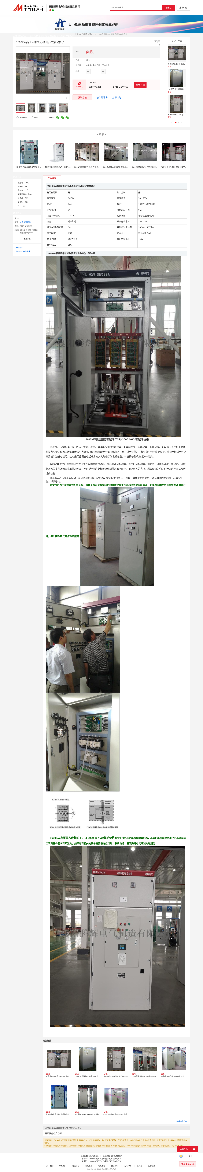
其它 (91, 34)
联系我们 (62, 1166)
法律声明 (127, 1166)
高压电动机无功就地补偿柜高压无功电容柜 (120, 167)
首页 (76, 34)
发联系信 (82, 97)
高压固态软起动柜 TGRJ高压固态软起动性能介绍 (151, 167)
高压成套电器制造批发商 (112, 1156)
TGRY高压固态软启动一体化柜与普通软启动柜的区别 (66, 167)
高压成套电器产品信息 (90, 1156)
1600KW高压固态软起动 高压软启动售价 (105, 1158)
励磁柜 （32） (23, 202)
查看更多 (27, 239)
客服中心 (75, 1166)
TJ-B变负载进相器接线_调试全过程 (181, 89)
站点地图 (88, 1166)
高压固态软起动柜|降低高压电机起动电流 (184, 114)
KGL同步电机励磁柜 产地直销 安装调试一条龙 (34, 167)
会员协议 (114, 1166)
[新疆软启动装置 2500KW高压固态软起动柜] (177, 53)
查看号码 (140, 84)
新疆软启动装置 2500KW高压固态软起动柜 (185, 64)
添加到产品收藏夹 (23, 251)
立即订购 (116, 97)
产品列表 (83, 34)
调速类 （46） (23, 186)
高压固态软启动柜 (53, 1133)
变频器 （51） (23, 190)
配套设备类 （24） (25, 194)
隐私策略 (101, 1166)
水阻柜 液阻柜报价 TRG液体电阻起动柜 (176, 167)
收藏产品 (23, 117)
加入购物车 (102, 97)
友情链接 (151, 1166)
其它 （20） (22, 206)
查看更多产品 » (182, 1121)
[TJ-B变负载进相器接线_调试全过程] (177, 78)
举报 (36, 117)
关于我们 (49, 1166)
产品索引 (19, 247)
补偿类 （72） (23, 198)
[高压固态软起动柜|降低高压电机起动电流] (177, 104)
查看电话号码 (25, 222)
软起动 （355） (24, 182)
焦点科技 (105, 1169)
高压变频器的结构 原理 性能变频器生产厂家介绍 (93, 167)
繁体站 (139, 1166)
